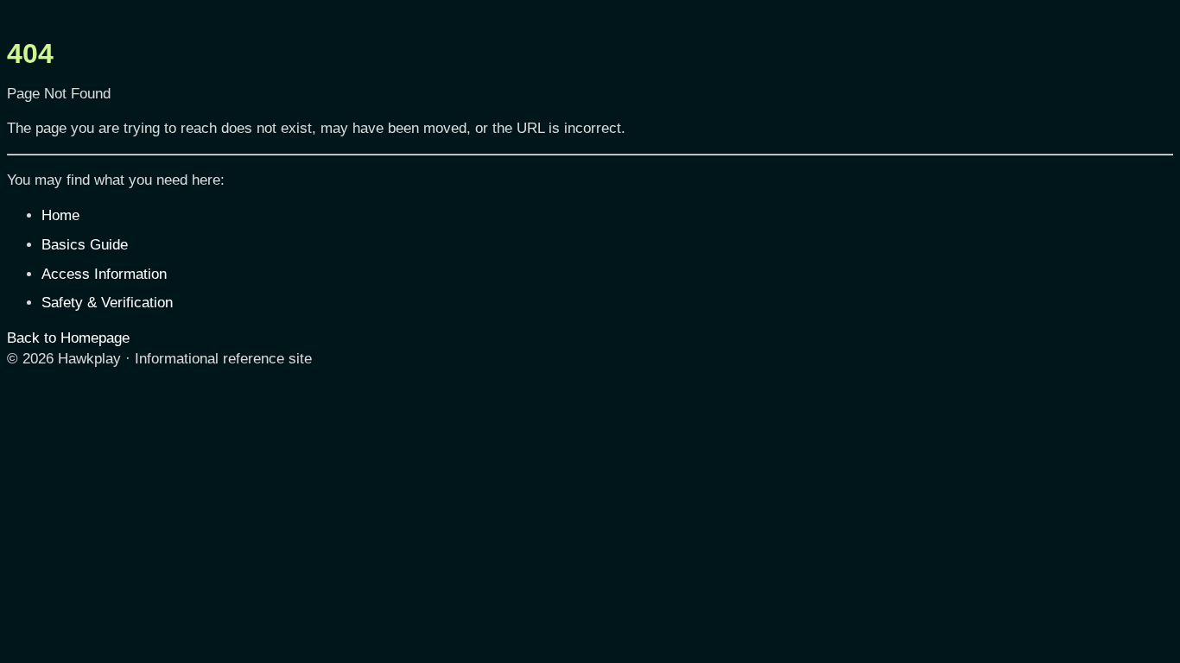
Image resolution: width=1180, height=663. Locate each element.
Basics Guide (84, 245)
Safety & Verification (107, 302)
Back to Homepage (68, 338)
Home (60, 215)
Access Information (104, 274)
